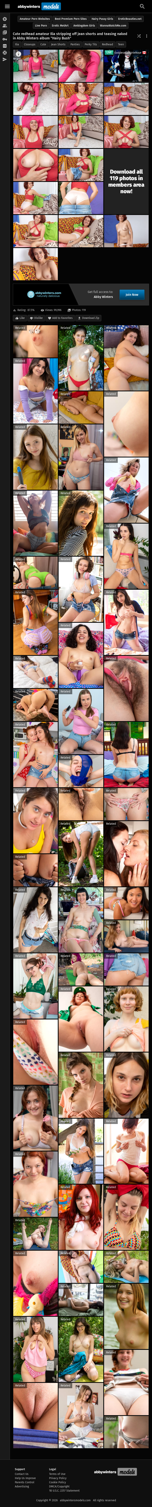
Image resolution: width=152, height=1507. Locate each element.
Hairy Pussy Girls (102, 19)
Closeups (29, 44)
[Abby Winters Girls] (5, 26)
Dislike (38, 318)
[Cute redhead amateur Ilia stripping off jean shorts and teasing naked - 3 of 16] (35, 98)
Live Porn (41, 25)
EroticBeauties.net (130, 19)
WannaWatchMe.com (113, 25)
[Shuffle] (139, 36)
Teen (121, 44)
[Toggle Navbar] (7, 6)
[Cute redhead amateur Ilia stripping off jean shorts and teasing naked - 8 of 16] (126, 131)
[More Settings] (146, 36)
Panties (75, 44)
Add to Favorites (62, 318)
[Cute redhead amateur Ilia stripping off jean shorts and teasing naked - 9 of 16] (35, 165)
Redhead (107, 44)
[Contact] (5, 59)
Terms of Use (57, 1474)
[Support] (5, 52)
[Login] (5, 39)
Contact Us (21, 1474)
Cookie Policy (57, 1482)
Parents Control (24, 1482)
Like (22, 318)
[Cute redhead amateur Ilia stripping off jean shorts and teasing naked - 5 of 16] (126, 98)
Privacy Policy (57, 1478)
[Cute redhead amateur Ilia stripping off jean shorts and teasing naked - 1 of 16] (35, 65)
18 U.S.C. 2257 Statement (64, 1490)
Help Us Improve (25, 1478)
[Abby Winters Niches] (5, 32)
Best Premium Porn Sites (71, 19)
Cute (43, 44)
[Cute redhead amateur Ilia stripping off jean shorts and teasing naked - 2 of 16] (81, 65)
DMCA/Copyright (59, 1486)
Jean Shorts (58, 44)
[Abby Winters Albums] (5, 19)
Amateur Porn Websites (35, 19)
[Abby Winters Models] (39, 6)
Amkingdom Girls (84, 25)
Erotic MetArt (60, 25)
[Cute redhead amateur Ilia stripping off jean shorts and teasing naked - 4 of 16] (81, 98)
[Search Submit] (142, 6)
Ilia (17, 44)
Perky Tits (91, 44)
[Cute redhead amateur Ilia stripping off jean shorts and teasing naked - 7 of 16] (81, 131)
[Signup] (5, 46)
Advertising (22, 1486)
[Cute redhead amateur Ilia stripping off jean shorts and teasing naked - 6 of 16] (35, 131)
